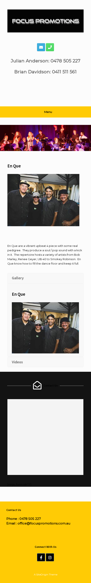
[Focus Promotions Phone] (50, 47)
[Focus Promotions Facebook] (41, 557)
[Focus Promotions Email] (41, 47)
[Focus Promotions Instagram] (50, 557)
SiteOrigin (42, 574)
